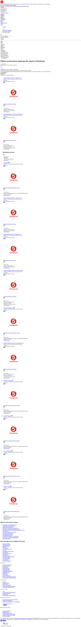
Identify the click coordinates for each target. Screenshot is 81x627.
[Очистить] (2, 39)
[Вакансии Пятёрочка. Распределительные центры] (42, 177)
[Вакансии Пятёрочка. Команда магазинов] (42, 93)
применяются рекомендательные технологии (24, 618)
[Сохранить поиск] (1, 42)
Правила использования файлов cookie (21, 6)
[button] (1, 20)
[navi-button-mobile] (1, 24)
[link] (2, 18)
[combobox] (5, 36)
